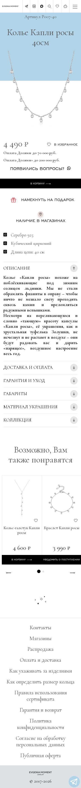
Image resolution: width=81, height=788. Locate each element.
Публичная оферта (40, 755)
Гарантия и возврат (41, 710)
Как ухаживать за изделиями (40, 671)
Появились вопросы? (37, 168)
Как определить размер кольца (40, 682)
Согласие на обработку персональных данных (40, 741)
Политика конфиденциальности (40, 724)
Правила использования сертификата (40, 696)
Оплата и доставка (40, 660)
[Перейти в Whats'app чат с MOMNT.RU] (74, 781)
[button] (38, 571)
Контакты (40, 627)
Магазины (40, 638)
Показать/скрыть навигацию (75, 6)
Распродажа (40, 649)
